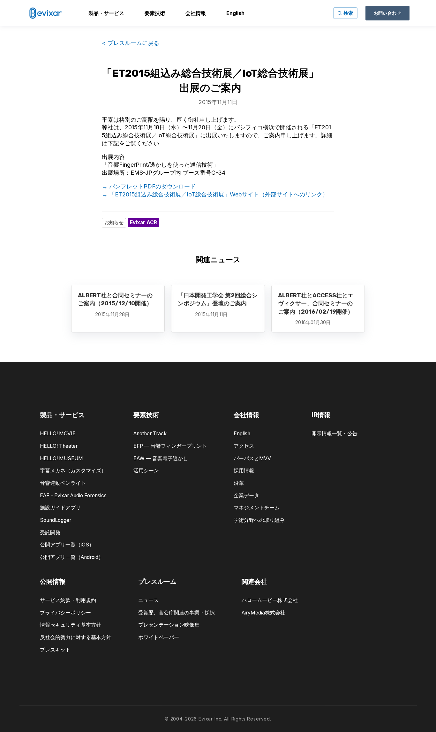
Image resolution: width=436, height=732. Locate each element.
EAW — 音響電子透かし (160, 458)
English (242, 433)
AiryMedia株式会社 (263, 612)
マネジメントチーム (257, 507)
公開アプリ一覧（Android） (71, 557)
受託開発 (50, 532)
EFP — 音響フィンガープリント (170, 446)
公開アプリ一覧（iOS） (67, 544)
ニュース (148, 600)
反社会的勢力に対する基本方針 (75, 637)
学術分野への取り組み (259, 520)
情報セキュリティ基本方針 (70, 625)
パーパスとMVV (252, 458)
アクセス (244, 446)
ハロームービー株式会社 (270, 600)
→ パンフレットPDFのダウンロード (149, 186)
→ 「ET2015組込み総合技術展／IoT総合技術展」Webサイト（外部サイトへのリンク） (215, 194)
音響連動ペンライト (63, 483)
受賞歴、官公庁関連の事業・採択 (176, 612)
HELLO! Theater (59, 446)
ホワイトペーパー (158, 637)
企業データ (246, 495)
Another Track (150, 433)
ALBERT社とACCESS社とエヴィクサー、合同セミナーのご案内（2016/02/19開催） (315, 303)
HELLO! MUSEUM (61, 458)
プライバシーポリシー (65, 612)
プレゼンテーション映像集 (168, 625)
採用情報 (244, 470)
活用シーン (146, 470)
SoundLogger (55, 520)
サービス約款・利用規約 (68, 600)
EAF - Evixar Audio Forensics (73, 495)
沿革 (239, 483)
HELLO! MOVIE (58, 433)
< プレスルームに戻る (130, 43)
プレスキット (55, 649)
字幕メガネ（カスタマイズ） (73, 470)
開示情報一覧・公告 (334, 433)
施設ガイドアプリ (60, 507)
